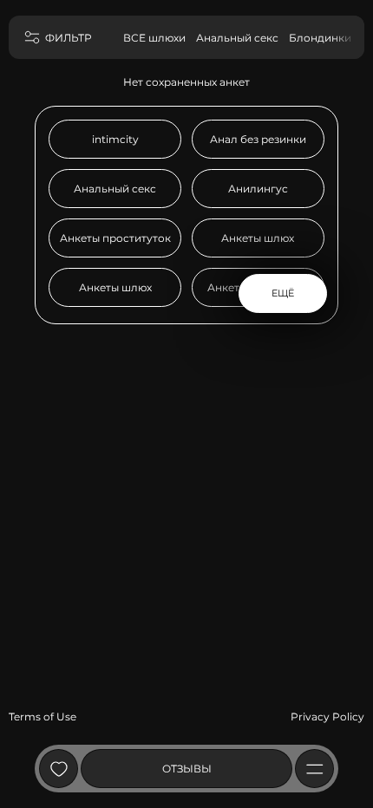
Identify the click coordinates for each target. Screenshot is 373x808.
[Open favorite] (58, 768)
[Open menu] (314, 768)
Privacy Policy (327, 716)
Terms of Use (42, 716)
